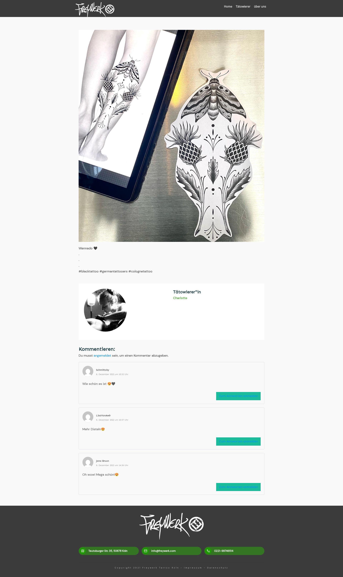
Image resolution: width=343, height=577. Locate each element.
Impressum (193, 567)
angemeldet (102, 355)
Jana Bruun (102, 460)
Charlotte (180, 298)
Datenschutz (217, 567)
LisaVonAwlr (103, 415)
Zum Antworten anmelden (238, 396)
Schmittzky (102, 369)
